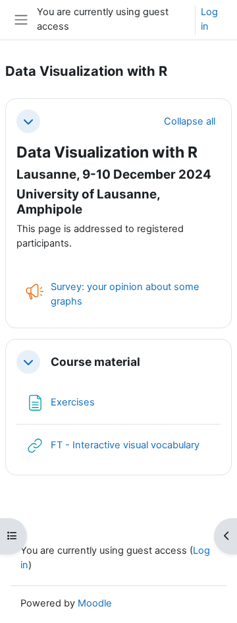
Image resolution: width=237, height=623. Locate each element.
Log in (209, 19)
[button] (28, 121)
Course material (95, 362)
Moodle (95, 603)
